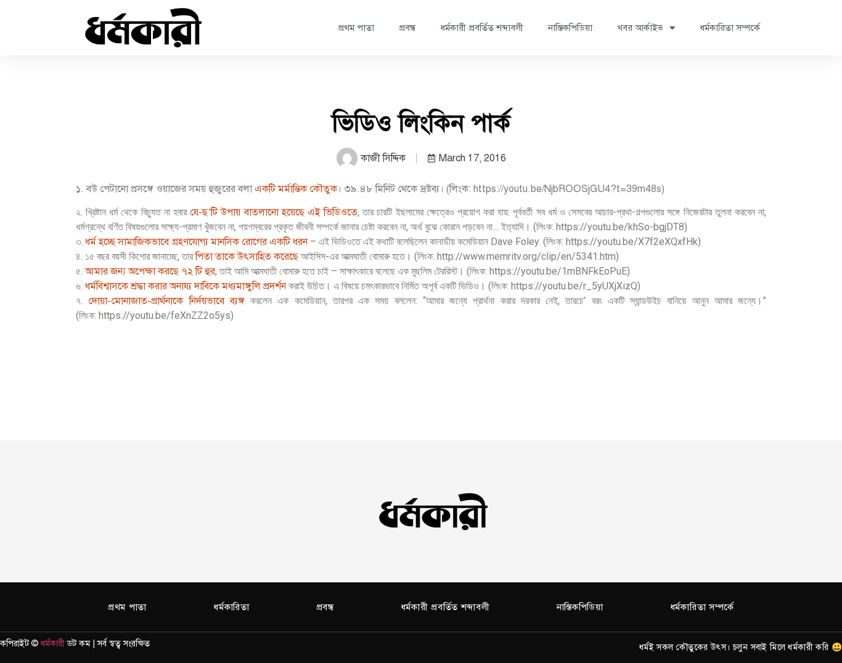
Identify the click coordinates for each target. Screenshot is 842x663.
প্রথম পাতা (356, 27)
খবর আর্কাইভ (640, 27)
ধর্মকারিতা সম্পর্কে (730, 27)
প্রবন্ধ (407, 27)
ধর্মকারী (53, 643)
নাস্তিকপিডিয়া (570, 27)
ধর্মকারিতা (231, 607)
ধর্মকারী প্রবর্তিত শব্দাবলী (481, 27)
